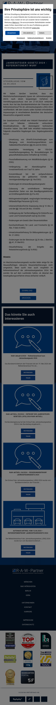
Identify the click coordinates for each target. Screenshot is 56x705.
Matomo (16, 22)
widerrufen (36, 28)
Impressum (21, 38)
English (49, 38)
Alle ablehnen (28, 33)
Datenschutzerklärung (35, 38)
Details (41, 33)
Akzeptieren (11, 33)
